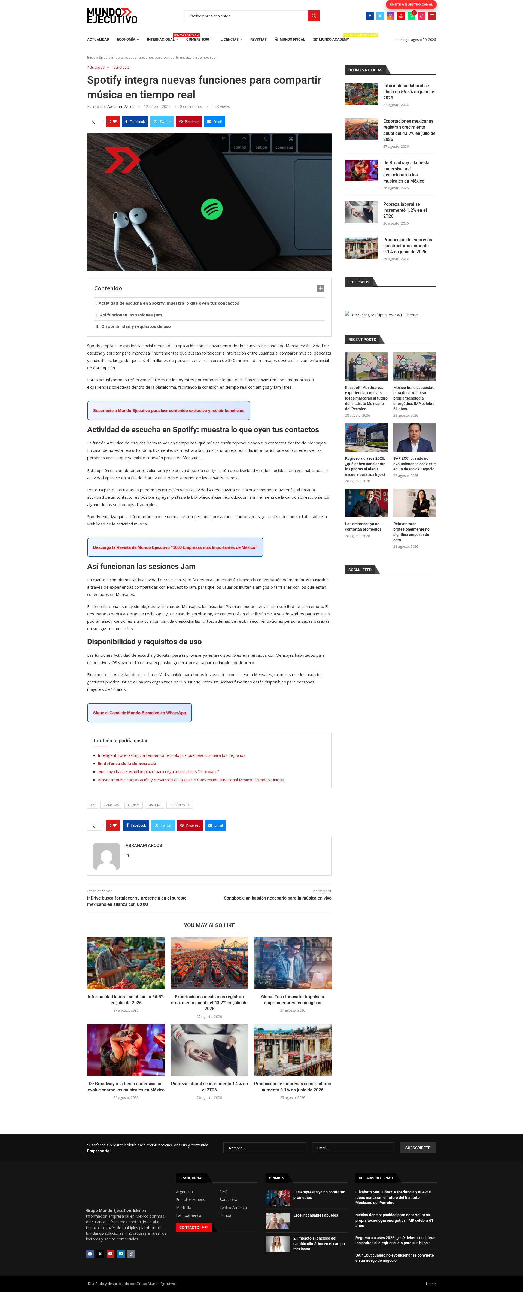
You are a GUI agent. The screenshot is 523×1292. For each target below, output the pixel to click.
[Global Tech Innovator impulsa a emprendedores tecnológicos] (293, 963)
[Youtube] (401, 16)
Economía (126, 39)
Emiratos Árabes (190, 1200)
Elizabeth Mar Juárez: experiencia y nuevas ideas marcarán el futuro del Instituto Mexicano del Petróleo (366, 398)
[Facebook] (370, 16)
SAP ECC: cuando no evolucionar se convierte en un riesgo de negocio (414, 463)
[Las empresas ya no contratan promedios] (366, 503)
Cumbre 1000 (197, 39)
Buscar (314, 16)
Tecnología (179, 805)
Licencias (230, 39)
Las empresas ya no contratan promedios (363, 526)
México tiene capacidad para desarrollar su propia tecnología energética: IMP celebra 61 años (414, 398)
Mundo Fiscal (292, 39)
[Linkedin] (121, 1254)
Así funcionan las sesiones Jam (131, 314)
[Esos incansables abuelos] (278, 1221)
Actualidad (98, 39)
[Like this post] (115, 121)
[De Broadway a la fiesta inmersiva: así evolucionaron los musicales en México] (126, 1050)
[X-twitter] (100, 1254)
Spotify (154, 805)
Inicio (91, 57)
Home (431, 1283)
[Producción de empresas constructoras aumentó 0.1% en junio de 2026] (293, 1050)
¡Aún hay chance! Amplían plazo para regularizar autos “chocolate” (158, 771)
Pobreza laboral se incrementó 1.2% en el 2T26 (405, 210)
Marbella (183, 1207)
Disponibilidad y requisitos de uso (136, 326)
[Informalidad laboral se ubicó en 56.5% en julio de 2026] (126, 963)
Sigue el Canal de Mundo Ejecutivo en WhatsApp (139, 712)
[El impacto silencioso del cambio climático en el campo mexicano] (278, 1244)
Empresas (111, 805)
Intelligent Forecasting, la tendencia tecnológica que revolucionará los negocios (171, 755)
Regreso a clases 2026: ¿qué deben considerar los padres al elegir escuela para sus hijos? (365, 466)
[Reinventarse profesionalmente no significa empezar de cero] (414, 503)
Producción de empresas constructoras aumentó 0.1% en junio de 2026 (407, 246)
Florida (225, 1215)
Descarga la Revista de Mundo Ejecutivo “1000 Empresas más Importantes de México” (175, 547)
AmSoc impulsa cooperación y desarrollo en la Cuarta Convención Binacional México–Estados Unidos (191, 779)
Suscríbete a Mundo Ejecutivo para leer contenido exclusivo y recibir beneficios (168, 410)
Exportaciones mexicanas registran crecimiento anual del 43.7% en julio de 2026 (209, 1003)
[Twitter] (380, 16)
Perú (223, 1192)
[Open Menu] (432, 16)
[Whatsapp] (411, 16)
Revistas (258, 39)
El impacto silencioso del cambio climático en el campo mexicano (319, 1243)
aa (93, 805)
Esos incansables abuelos (315, 1215)
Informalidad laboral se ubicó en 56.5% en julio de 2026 (408, 92)
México (133, 805)
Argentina (184, 1192)
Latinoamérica (188, 1215)
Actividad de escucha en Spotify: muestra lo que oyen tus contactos (169, 303)
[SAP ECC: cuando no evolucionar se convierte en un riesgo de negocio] (414, 437)
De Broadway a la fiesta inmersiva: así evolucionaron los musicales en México (406, 171)
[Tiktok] (421, 16)
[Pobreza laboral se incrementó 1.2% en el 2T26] (209, 1050)
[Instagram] (390, 16)
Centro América (233, 1207)
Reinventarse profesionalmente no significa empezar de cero (411, 532)
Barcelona (228, 1200)
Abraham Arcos (121, 106)
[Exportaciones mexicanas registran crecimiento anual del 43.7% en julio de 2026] (209, 963)
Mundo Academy (334, 37)
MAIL (205, 1227)
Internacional (162, 37)
